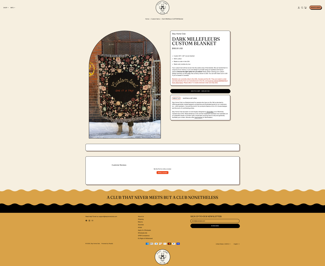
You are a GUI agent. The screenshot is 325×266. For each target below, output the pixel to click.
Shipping (141, 219)
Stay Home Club (179, 34)
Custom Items (155, 19)
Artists (140, 227)
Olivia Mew (210, 111)
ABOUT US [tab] (176, 98)
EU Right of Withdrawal (145, 238)
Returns (140, 222)
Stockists (141, 225)
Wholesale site (142, 233)
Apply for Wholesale (144, 230)
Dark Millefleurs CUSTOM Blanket (172, 19)
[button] (302, 7)
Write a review (162, 172)
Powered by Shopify (107, 243)
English (236, 244)
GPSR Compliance (143, 235)
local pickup (198, 117)
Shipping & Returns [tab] (190, 98)
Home (147, 19)
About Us (141, 216)
